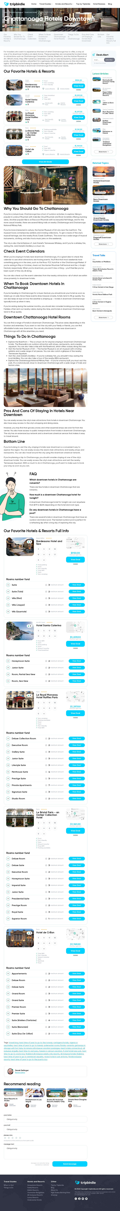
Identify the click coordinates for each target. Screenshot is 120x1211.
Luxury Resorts (50, 89)
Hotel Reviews (99, 4)
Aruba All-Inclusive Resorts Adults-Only (56, 1100)
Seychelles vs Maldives (102, 262)
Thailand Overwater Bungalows (107, 143)
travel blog (13, 1042)
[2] (9, 1137)
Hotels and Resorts (63, 4)
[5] (20, 1137)
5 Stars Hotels (64, 89)
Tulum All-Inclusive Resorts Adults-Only (103, 270)
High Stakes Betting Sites (60, 1192)
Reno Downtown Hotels (100, 200)
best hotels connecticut (71, 1048)
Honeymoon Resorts (34, 1094)
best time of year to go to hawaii (28, 1045)
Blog (110, 4)
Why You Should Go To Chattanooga (19, 36)
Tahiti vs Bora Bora (108, 103)
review (78, 89)
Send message (70, 1164)
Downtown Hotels (31, 12)
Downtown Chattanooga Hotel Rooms (60, 36)
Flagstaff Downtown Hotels (102, 238)
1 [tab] (14, 120)
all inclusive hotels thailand (72, 1054)
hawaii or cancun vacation (50, 1051)
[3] (12, 1137)
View (77, 585)
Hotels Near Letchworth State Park (102, 279)
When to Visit (9, 1185)
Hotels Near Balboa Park (102, 294)
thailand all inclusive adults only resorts (42, 1054)
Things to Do (8, 1188)
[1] (5, 1137)
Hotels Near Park (76, 1094)
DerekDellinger (12, 1104)
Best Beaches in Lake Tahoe (108, 112)
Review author (14, 27)
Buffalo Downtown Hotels (107, 122)
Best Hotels (96, 308)
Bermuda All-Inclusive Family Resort (108, 81)
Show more (103, 152)
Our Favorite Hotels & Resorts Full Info (111, 38)
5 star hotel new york (72, 1051)
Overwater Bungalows (106, 138)
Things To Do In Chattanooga (74, 36)
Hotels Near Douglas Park (77, 1100)
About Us (54, 1190)
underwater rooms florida (55, 1045)
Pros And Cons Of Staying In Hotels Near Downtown (88, 37)
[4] (16, 1137)
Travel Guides (45, 4)
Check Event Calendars (32, 36)
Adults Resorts (63, 103)
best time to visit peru (28, 1051)
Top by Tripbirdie (83, 4)
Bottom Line (101, 35)
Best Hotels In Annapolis (102, 311)
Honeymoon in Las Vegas (33, 1100)
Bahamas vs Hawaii (107, 132)
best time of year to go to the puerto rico (29, 1059)
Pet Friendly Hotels (49, 120)
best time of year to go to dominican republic (23, 1057)
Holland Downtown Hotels (101, 182)
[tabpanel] (14, 84)
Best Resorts (11, 1093)
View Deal (78, 86)
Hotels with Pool (49, 103)
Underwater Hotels (34, 1200)
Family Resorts (63, 137)
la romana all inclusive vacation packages (42, 1048)
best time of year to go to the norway (35, 1042)
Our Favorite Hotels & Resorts (7, 37)
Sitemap (54, 1195)
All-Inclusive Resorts (107, 89)
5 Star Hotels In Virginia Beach (102, 303)
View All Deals (45, 162)
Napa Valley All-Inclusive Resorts (107, 93)
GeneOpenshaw (77, 1105)
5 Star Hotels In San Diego (103, 287)
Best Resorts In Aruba (10, 1100)
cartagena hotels (61, 1042)
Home (33, 4)
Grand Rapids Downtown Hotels (101, 219)
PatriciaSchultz (33, 1105)
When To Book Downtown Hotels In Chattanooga (45, 37)
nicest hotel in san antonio (55, 1057)
